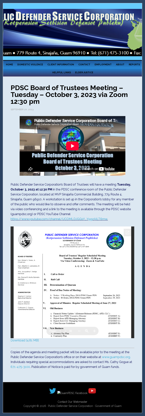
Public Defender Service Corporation (72, 32)
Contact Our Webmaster (72, 401)
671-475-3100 (20, 367)
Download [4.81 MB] (25, 340)
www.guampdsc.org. (116, 357)
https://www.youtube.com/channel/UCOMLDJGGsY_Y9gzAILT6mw (59, 219)
